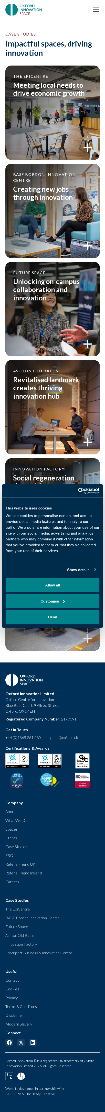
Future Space (16, 926)
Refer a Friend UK (20, 864)
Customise (50, 601)
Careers (12, 881)
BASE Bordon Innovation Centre (32, 917)
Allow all (52, 585)
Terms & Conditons (21, 1006)
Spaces (11, 829)
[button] (95, 10)
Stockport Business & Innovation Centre (38, 952)
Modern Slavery (18, 1024)
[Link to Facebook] (9, 1042)
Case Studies (16, 846)
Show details (78, 569)
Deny (52, 617)
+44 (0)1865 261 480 (23, 737)
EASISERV (13, 1094)
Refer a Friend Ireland (23, 873)
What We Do (16, 820)
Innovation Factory (21, 944)
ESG (9, 855)
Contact (12, 980)
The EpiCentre (17, 909)
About (10, 811)
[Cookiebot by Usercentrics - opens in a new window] (78, 491)
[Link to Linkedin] (33, 1042)
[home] (24, 10)
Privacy (11, 997)
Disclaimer (14, 1015)
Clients (11, 837)
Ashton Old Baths (19, 935)
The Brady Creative (40, 1094)
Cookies (12, 989)
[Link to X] (21, 1042)
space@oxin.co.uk (63, 737)
